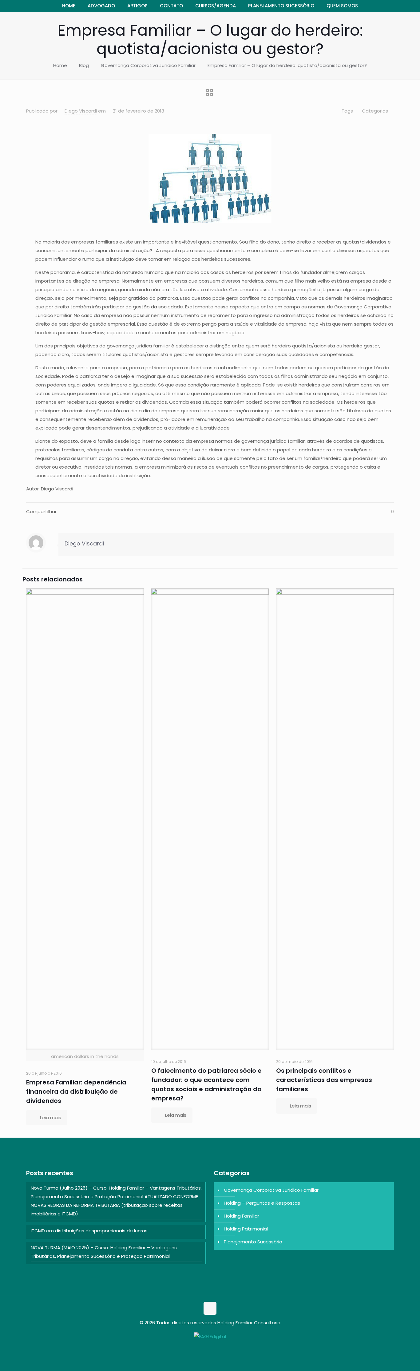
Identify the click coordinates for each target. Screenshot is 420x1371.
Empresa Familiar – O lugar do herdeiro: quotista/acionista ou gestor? (287, 65)
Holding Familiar (241, 1216)
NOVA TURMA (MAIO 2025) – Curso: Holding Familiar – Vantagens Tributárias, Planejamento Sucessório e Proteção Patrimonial (104, 1251)
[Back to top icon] (210, 1308)
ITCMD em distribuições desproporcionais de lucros (89, 1230)
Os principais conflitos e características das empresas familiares (324, 1079)
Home (60, 65)
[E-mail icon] (213, 1348)
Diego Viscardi (81, 111)
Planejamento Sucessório (253, 1241)
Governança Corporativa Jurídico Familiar (148, 65)
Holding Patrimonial (246, 1229)
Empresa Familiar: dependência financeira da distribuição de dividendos (76, 1091)
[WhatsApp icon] (206, 1348)
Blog (84, 65)
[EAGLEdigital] (210, 1336)
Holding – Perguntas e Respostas (262, 1203)
